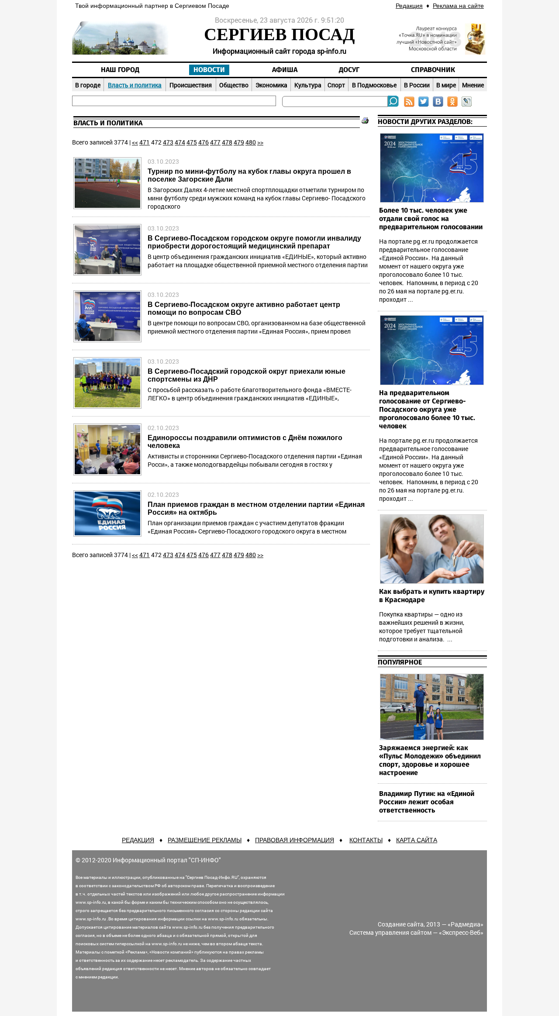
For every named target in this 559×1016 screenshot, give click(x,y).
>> (260, 142)
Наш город (120, 69)
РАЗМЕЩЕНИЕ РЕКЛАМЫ (205, 840)
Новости (209, 69)
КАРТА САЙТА (416, 840)
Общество (233, 85)
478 (227, 142)
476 (203, 142)
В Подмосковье (374, 85)
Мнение (473, 85)
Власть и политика (135, 85)
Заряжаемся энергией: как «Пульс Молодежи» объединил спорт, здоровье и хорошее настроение (430, 760)
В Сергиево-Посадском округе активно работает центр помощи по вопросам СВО (244, 308)
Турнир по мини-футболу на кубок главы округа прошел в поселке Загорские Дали (249, 175)
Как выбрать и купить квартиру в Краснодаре (431, 595)
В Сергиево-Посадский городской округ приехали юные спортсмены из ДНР (246, 375)
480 (250, 142)
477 (215, 142)
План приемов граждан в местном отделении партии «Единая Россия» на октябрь (256, 508)
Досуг (349, 69)
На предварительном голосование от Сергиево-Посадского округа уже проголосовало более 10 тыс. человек (427, 409)
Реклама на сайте (458, 5)
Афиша (284, 69)
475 (191, 142)
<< (135, 142)
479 (239, 142)
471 (144, 142)
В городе (87, 85)
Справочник (433, 69)
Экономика (271, 85)
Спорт (336, 85)
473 (168, 142)
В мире (446, 85)
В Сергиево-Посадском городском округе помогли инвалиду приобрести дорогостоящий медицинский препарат (254, 242)
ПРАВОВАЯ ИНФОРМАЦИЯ (294, 840)
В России (417, 85)
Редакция (409, 5)
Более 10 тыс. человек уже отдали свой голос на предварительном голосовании (431, 219)
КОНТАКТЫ (366, 840)
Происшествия (190, 85)
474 (180, 142)
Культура (307, 85)
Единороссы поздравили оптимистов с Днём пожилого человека (245, 441)
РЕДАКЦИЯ (138, 840)
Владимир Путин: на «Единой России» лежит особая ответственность (426, 802)
